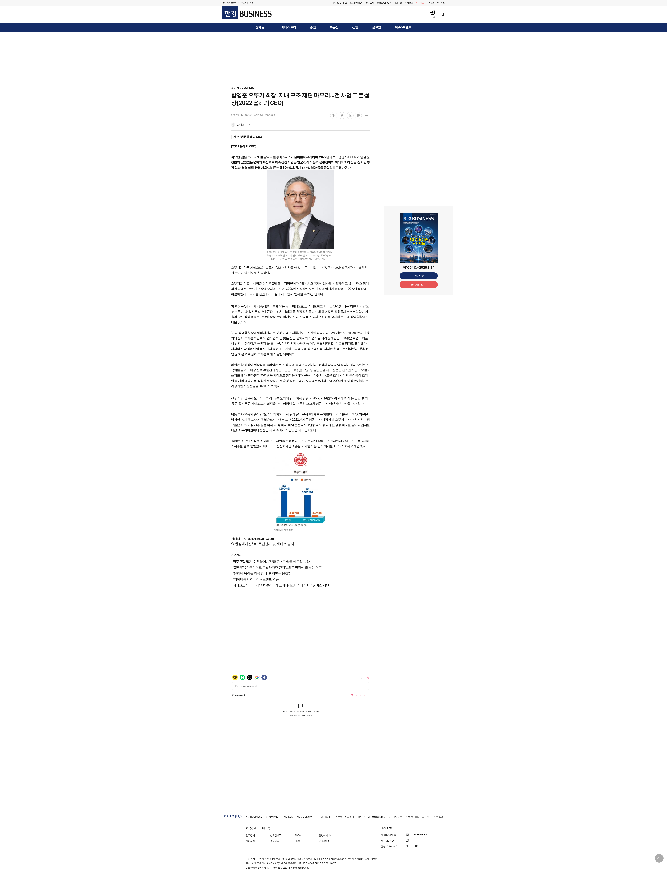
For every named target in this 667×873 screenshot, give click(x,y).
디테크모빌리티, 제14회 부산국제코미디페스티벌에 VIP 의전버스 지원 (281, 585)
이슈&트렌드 (403, 27)
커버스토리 (288, 27)
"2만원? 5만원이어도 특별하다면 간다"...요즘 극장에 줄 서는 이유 (277, 567)
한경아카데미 (325, 835)
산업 (355, 27)
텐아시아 (250, 840)
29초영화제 (324, 840)
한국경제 (250, 835)
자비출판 (409, 2)
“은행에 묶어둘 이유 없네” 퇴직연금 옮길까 (262, 573)
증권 (313, 27)
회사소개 (325, 816)
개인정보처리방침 (377, 816)
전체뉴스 (261, 27)
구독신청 (430, 2)
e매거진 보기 (418, 284)
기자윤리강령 (396, 816)
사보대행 (398, 2)
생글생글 (274, 840)
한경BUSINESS (245, 87)
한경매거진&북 (229, 2)
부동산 (334, 27)
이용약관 (361, 816)
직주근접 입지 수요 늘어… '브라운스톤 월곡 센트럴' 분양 (271, 562)
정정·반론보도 (412, 816)
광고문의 (349, 816)
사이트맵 (438, 816)
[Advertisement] (333, 58)
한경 (339, 2)
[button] (432, 14)
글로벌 (376, 27)
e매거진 (441, 2)
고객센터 (426, 816)
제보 (419, 2)
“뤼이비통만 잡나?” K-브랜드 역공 (256, 579)
